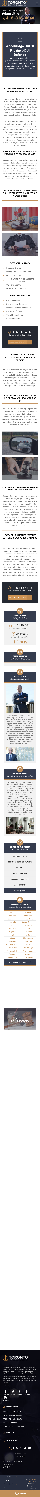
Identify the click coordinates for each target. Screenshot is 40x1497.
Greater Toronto (28, 922)
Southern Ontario (12, 945)
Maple (12, 935)
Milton (12, 938)
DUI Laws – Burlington (12, 1423)
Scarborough (28, 951)
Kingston (12, 932)
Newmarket (12, 941)
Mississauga (28, 938)
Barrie (12, 912)
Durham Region (28, 919)
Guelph (12, 925)
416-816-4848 (19, 18)
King (28, 929)
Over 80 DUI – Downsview (12, 1415)
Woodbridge (12, 957)
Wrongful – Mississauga (13, 1419)
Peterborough (28, 948)
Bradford (28, 912)
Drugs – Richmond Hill (12, 1412)
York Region (28, 957)
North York (28, 941)
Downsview (12, 919)
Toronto (12, 954)
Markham (28, 935)
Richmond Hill (12, 951)
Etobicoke (12, 922)
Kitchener (28, 932)
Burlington (28, 916)
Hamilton (12, 929)
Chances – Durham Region (13, 1426)
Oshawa (28, 945)
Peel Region (12, 948)
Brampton (12, 916)
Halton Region (28, 925)
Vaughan (28, 954)
